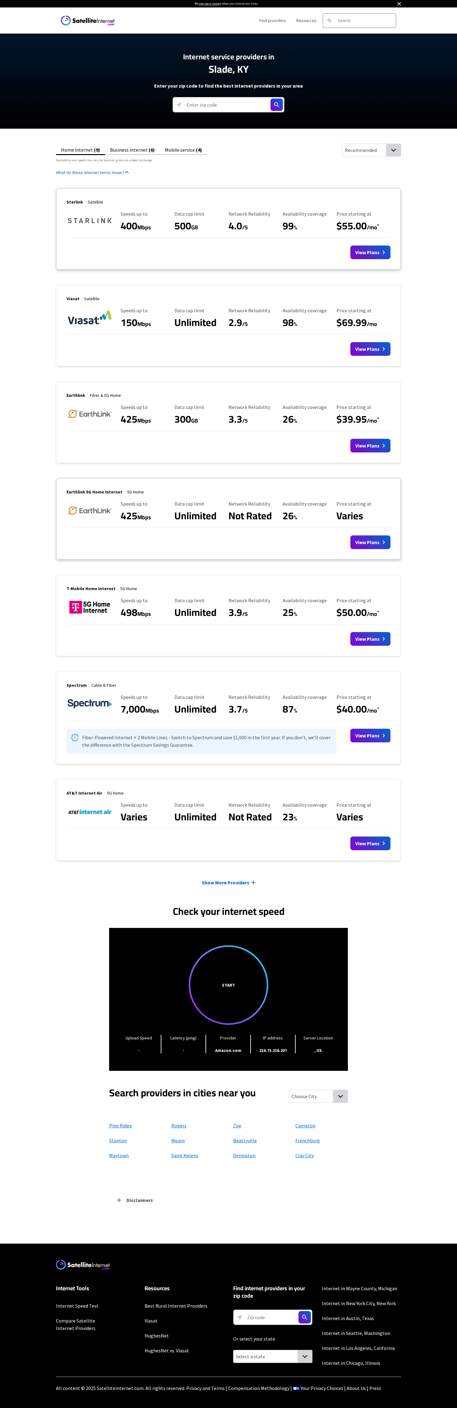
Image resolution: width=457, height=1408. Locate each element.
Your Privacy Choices (322, 1388)
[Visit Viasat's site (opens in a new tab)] (90, 325)
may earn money (210, 4)
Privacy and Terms (205, 1388)
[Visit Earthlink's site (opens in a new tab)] (90, 421)
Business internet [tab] (132, 150)
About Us (356, 1388)
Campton (305, 1125)
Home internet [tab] (80, 150)
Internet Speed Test (77, 1306)
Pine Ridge (120, 1125)
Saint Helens (184, 1155)
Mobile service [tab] (183, 150)
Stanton (118, 1140)
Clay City (304, 1155)
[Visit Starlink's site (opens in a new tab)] (90, 228)
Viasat (151, 1321)
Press (375, 1388)
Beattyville (245, 1140)
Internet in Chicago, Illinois (351, 1363)
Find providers (272, 20)
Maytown (119, 1155)
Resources (306, 20)
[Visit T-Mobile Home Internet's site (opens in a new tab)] (90, 615)
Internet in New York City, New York (359, 1303)
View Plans (368, 252)
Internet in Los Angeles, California (358, 1348)
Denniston (244, 1155)
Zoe (237, 1125)
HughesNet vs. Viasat (167, 1350)
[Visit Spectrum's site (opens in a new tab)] (90, 711)
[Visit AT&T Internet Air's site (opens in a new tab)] (90, 819)
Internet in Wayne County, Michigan (359, 1288)
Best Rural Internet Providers (176, 1306)
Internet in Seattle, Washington (356, 1333)
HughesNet (157, 1335)
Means (178, 1140)
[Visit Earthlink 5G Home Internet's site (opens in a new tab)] (90, 518)
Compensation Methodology (258, 1388)
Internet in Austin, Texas (348, 1318)
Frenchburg (307, 1140)
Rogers (179, 1125)
